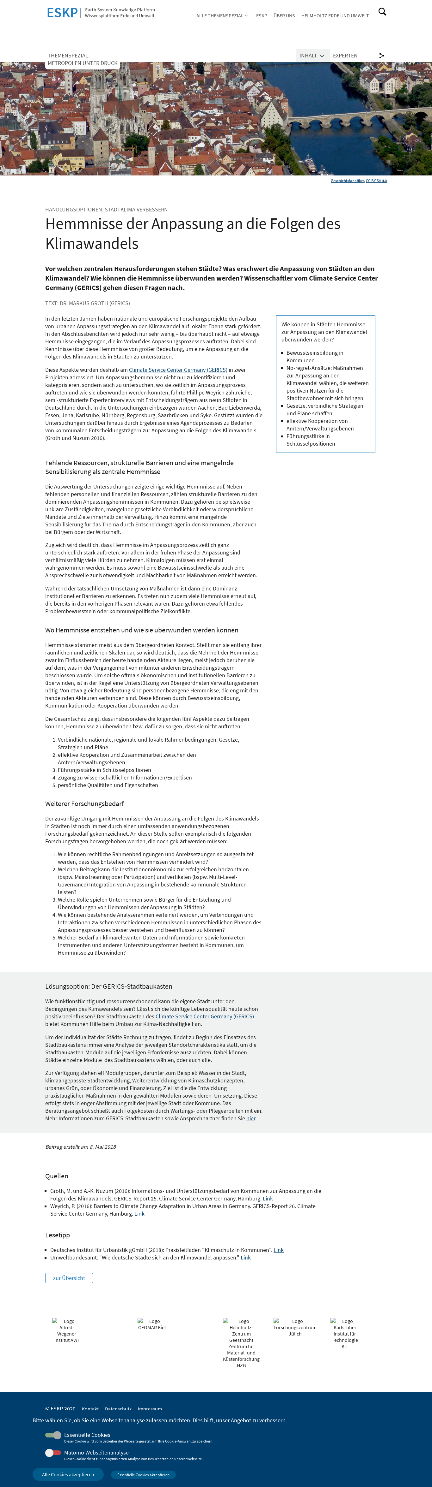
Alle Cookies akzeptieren (68, 1474)
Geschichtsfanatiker (347, 180)
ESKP (261, 15)
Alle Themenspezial (220, 15)
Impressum (150, 1409)
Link (268, 1198)
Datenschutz (118, 1409)
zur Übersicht (69, 1278)
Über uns (284, 15)
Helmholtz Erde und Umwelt (335, 15)
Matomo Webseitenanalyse (96, 1452)
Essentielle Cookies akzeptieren (143, 1474)
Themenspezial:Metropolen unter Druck (82, 59)
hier (250, 1118)
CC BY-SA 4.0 (376, 180)
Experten (345, 55)
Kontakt (90, 1409)
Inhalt (308, 55)
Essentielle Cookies (87, 1434)
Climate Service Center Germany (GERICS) (178, 369)
